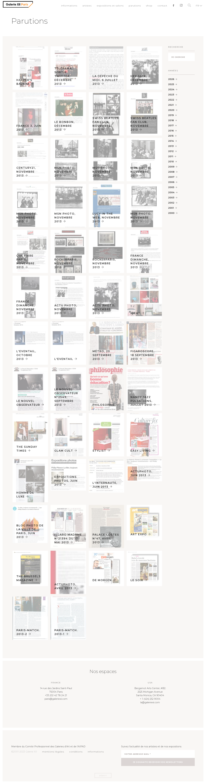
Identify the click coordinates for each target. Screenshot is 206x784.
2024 (171, 89)
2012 (171, 151)
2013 (171, 146)
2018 (171, 120)
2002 (171, 202)
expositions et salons (114, 5)
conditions (73, 751)
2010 (171, 161)
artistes (92, 5)
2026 (171, 79)
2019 (171, 115)
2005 (171, 187)
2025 (171, 84)
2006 (171, 182)
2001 (171, 207)
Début (103, 776)
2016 (171, 130)
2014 (171, 140)
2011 (170, 156)
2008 (171, 171)
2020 (171, 110)
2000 (171, 213)
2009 (171, 166)
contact (163, 5)
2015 (170, 135)
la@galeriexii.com (150, 702)
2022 (171, 99)
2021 (171, 104)
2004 (171, 192)
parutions (137, 5)
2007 (171, 177)
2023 (171, 94)
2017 (171, 125)
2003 (171, 197)
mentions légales (52, 751)
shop (150, 5)
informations (75, 5)
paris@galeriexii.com (56, 698)
